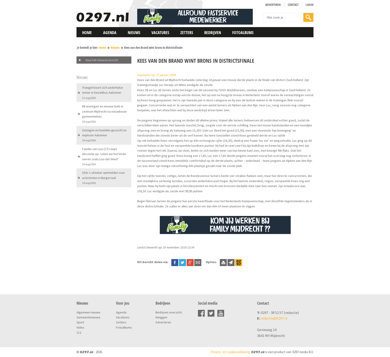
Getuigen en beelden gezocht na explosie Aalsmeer (104, 135)
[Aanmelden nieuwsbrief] (231, 262)
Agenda (109, 32)
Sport (80, 322)
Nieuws (134, 32)
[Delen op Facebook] (174, 262)
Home (87, 32)
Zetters (186, 32)
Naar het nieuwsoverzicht (102, 60)
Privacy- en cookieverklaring (230, 352)
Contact (293, 4)
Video (80, 327)
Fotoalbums (242, 32)
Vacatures (160, 32)
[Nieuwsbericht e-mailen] (197, 262)
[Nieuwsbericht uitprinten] (223, 262)
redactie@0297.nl (274, 318)
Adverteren (273, 4)
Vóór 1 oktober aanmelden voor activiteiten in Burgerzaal (103, 178)
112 (79, 332)
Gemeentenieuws (88, 317)
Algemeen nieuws (88, 312)
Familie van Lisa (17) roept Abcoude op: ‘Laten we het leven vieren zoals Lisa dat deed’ (104, 156)
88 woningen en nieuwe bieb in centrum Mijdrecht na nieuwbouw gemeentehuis (104, 113)
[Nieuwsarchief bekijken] (238, 262)
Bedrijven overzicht (169, 312)
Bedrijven (212, 32)
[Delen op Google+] (190, 262)
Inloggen (161, 317)
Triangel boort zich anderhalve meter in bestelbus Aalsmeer (102, 93)
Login (309, 4)
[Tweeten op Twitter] (182, 262)
